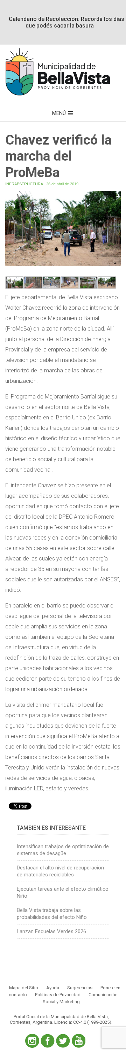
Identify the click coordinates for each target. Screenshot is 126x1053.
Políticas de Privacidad (57, 994)
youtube (78, 1041)
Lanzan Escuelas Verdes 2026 (51, 931)
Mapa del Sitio (23, 987)
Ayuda (52, 987)
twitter (63, 1041)
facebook (48, 1041)
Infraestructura (24, 184)
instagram (32, 1041)
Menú (59, 113)
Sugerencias (79, 987)
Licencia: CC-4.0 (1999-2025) (82, 1022)
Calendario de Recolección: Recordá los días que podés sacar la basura (66, 22)
